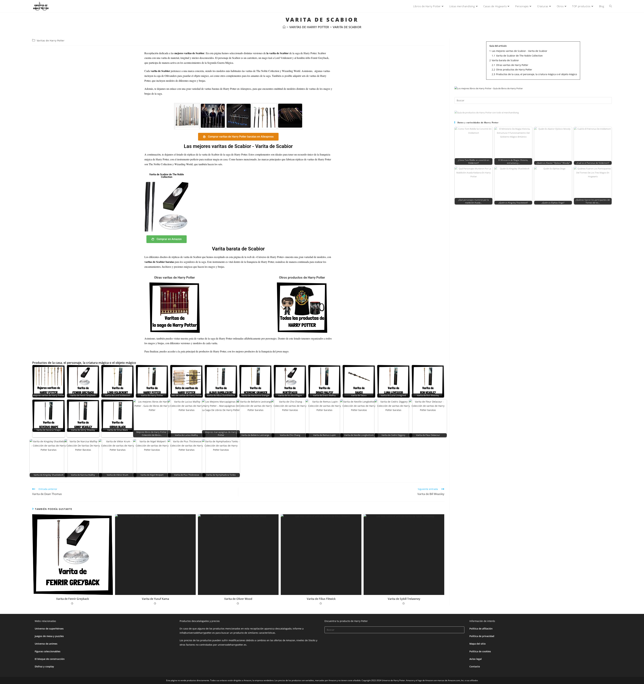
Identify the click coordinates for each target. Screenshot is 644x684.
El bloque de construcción (50, 659)
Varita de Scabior (347, 27)
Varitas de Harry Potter (51, 40)
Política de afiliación (481, 628)
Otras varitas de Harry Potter (174, 277)
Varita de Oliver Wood (238, 599)
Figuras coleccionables (47, 651)
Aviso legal (475, 659)
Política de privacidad (481, 636)
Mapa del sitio (477, 643)
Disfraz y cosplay (44, 666)
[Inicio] (284, 27)
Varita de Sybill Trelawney (404, 599)
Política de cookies (480, 651)
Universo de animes (46, 643)
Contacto (474, 666)
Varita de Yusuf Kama (155, 599)
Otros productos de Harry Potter (302, 277)
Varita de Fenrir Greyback (72, 599)
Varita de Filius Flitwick (321, 599)
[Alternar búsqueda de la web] (610, 6)
